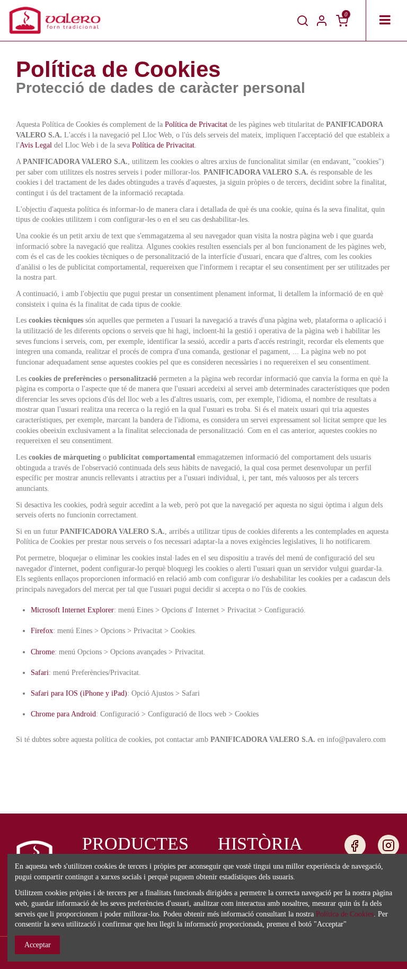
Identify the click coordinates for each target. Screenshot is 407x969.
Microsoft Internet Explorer (72, 610)
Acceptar (37, 945)
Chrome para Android (63, 714)
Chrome (43, 652)
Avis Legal (36, 145)
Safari (40, 673)
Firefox (42, 631)
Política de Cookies (345, 914)
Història (260, 844)
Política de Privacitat (196, 124)
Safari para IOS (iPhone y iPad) (79, 693)
